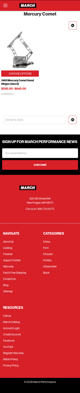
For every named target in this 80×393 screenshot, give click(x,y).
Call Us (7, 315)
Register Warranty (13, 353)
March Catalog (11, 322)
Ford (46, 247)
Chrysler (48, 254)
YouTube (8, 346)
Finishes (8, 254)
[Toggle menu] (5, 5)
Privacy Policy (11, 365)
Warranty (8, 266)
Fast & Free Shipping (14, 272)
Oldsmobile (50, 266)
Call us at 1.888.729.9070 (40, 208)
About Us (8, 241)
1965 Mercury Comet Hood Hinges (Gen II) (17, 82)
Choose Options (20, 73)
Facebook (9, 340)
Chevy (46, 241)
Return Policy (10, 359)
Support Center (12, 260)
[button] (73, 25)
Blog (6, 285)
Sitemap (8, 291)
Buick (46, 272)
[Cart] (75, 5)
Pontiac (47, 260)
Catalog (7, 247)
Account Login (11, 328)
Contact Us (9, 278)
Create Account (12, 334)
